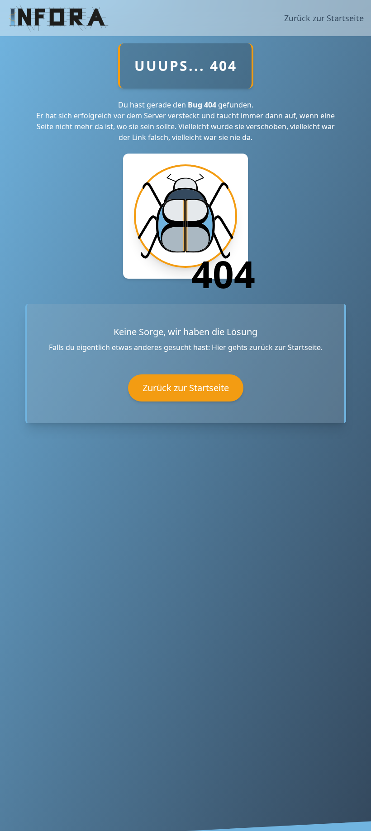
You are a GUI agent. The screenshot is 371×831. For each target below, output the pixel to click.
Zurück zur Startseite (324, 18)
